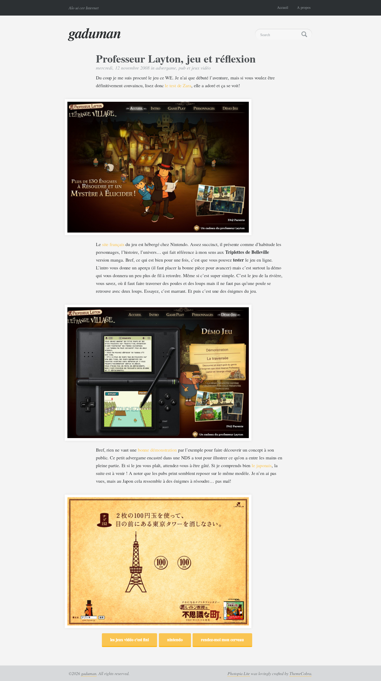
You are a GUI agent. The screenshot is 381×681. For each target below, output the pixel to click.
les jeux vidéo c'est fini (129, 639)
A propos (304, 7)
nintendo (175, 639)
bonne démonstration (157, 450)
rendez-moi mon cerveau (222, 639)
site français (113, 244)
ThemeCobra (300, 673)
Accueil (282, 7)
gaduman (95, 33)
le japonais (262, 465)
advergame (166, 68)
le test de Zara (178, 85)
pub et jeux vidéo (195, 68)
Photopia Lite (239, 673)
